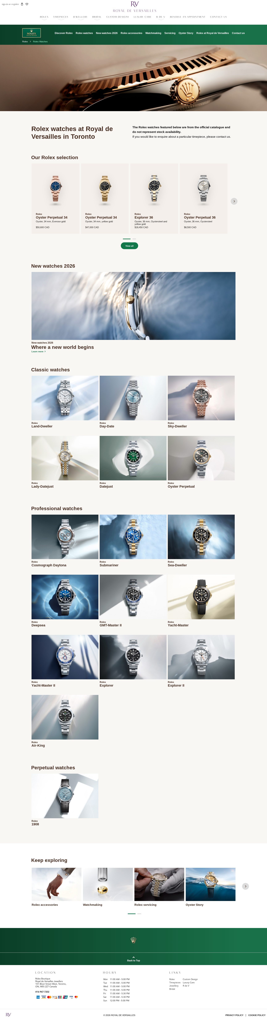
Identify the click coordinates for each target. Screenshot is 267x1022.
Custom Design (190, 979)
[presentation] (234, 201)
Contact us (238, 33)
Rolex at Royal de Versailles (212, 33)
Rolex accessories (131, 33)
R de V (186, 986)
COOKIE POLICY (256, 1015)
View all (129, 246)
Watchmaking (153, 33)
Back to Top (133, 960)
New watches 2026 (107, 33)
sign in (5, 4)
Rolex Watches (40, 41)
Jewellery (173, 986)
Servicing (170, 33)
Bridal (172, 989)
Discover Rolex (64, 33)
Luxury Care (189, 983)
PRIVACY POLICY (234, 1015)
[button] (61, 17)
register (15, 4)
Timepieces (174, 983)
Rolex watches (84, 33)
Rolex (25, 41)
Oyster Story (186, 33)
